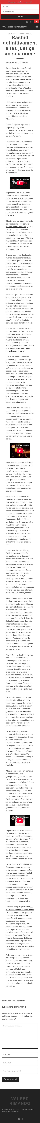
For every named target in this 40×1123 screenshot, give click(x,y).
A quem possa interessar (10, 1109)
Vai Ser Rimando (14, 26)
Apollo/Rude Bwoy (17, 839)
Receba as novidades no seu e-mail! (20, 2)
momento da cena (13, 153)
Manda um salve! (28, 1109)
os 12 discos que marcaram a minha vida (20, 910)
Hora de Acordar (21, 915)
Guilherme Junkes (24, 33)
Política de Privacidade (10, 1111)
